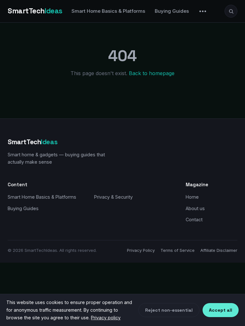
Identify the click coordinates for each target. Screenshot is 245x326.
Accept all (220, 310)
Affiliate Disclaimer (218, 250)
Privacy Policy (141, 250)
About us (195, 208)
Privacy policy (106, 317)
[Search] (231, 11)
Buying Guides (172, 11)
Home (192, 197)
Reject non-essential (169, 310)
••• (203, 11)
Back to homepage (151, 73)
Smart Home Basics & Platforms (108, 11)
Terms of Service (177, 250)
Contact (194, 219)
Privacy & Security (113, 197)
